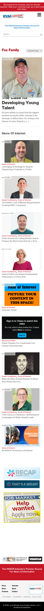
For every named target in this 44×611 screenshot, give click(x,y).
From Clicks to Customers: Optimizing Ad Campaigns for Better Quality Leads (20, 416)
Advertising (27, 597)
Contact (14, 591)
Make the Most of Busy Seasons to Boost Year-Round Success (20, 380)
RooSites (27, 607)
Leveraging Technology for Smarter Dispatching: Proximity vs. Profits (17, 168)
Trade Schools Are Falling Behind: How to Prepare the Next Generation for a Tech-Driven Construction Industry (20, 239)
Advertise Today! (9, 310)
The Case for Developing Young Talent (20, 102)
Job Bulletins (17, 597)
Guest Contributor (9, 200)
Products (5, 591)
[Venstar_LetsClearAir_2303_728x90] (22, 559)
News (4, 588)
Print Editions (7, 597)
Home (4, 586)
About (14, 588)
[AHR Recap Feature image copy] (22, 477)
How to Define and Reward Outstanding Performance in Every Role (19, 275)
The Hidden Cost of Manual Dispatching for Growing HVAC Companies (21, 203)
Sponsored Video (9, 340)
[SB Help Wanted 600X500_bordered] (22, 507)
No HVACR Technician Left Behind (17, 450)
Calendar (15, 586)
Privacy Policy (36, 597)
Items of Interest (8, 164)
